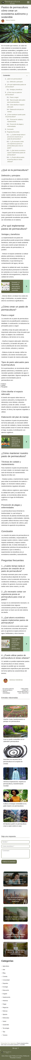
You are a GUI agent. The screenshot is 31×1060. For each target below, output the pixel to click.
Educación (6, 990)
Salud (4, 1021)
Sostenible (6, 1024)
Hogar (4, 1004)
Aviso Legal (8, 1056)
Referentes (6, 1018)
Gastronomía (6, 997)
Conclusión (10, 129)
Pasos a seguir (14, 97)
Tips (4, 1031)
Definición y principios (16, 81)
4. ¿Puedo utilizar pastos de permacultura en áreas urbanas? (15, 159)
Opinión (5, 1014)
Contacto (18, 1057)
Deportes (5, 983)
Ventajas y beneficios (16, 89)
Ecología (5, 987)
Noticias (5, 1011)
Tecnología (6, 1028)
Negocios (5, 1007)
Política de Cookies (17, 1056)
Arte (4, 969)
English (5, 993)
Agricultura (6, 966)
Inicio (3, 1056)
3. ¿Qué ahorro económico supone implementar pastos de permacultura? (16, 152)
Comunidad (6, 980)
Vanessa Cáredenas (10, 20)
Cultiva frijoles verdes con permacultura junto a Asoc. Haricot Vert (22, 691)
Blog (4, 973)
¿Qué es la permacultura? (14, 79)
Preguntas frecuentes (13, 132)
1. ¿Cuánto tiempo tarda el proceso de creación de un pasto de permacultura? (16, 137)
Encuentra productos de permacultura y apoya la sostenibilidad (8, 691)
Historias (5, 1000)
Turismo (5, 1035)
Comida (5, 976)
